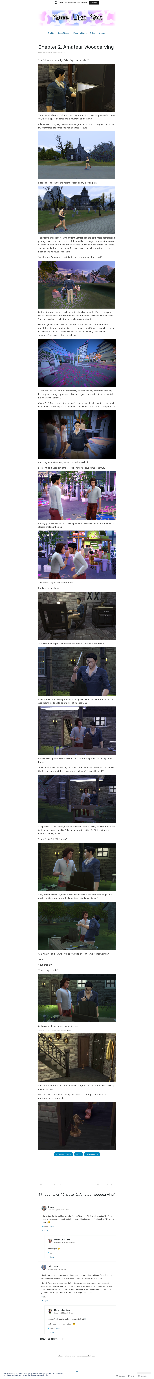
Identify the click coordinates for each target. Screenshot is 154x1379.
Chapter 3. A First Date (105, 1185)
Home (78, 1154)
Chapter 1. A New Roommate (50, 1185)
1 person (51, 1227)
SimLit (51, 33)
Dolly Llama (53, 1266)
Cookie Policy (44, 1375)
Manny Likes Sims (62, 1240)
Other (92, 33)
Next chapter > (92, 1154)
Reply (46, 1230)
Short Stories (63, 33)
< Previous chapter (63, 1154)
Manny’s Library (80, 33)
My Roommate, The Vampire (50, 52)
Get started (94, 2)
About (102, 33)
